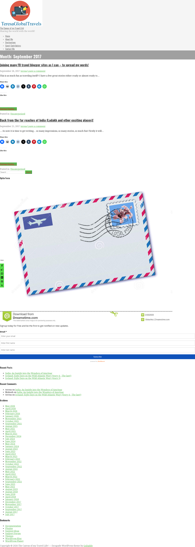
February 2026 (12, 413)
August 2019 (11, 489)
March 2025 (11, 434)
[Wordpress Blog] (2, 281)
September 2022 (13, 466)
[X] (2, 285)
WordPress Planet (14, 541)
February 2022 (12, 479)
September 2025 (13, 423)
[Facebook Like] (2, 270)
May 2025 (10, 429)
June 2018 (10, 494)
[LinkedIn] (2, 277)
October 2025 (12, 421)
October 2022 (12, 464)
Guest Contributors (13, 45)
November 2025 (13, 418)
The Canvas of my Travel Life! (12, 28)
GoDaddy (88, 545)
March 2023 (11, 456)
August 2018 (11, 492)
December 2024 (13, 436)
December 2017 (13, 502)
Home (7, 36)
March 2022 (11, 476)
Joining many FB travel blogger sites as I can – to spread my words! (44, 64)
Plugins (9, 528)
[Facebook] (2, 266)
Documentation (13, 526)
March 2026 (11, 411)
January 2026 (12, 416)
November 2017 (13, 504)
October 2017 (12, 507)
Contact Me (10, 48)
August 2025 (11, 426)
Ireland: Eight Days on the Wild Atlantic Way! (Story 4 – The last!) (38, 376)
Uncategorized (17, 114)
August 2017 (11, 512)
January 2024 (12, 446)
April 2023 (10, 454)
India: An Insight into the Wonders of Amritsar (28, 373)
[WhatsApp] (2, 273)
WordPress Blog (13, 538)
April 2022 (10, 474)
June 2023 (10, 451)
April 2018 (10, 497)
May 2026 (10, 406)
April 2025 (10, 431)
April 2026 (10, 408)
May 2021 (10, 487)
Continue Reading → (8, 108)
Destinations (10, 42)
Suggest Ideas (12, 531)
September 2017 (13, 509)
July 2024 (10, 439)
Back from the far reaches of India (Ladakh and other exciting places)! (46, 120)
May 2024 (10, 444)
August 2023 (11, 449)
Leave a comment (36, 71)
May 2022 (10, 471)
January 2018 (12, 499)
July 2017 (10, 514)
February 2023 (12, 459)
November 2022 (13, 461)
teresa (24, 71)
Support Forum (13, 533)
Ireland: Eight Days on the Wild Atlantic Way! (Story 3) (32, 378)
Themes (9, 536)
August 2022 (11, 469)
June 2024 (10, 441)
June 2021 (10, 484)
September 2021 (13, 481)
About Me (9, 39)
